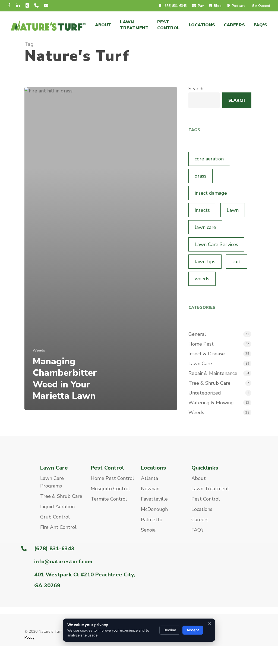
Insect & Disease (206, 353)
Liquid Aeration (57, 506)
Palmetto (151, 519)
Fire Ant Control (58, 527)
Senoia (148, 530)
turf (236, 261)
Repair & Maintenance (212, 373)
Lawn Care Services (216, 244)
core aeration (209, 159)
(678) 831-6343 (54, 548)
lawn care (205, 227)
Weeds (39, 350)
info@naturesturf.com (63, 561)
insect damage (211, 193)
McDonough (154, 509)
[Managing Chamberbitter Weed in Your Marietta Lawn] (100, 248)
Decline (169, 630)
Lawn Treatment (210, 488)
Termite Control (109, 499)
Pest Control (205, 499)
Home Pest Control (112, 478)
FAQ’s (197, 530)
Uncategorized (204, 393)
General (197, 334)
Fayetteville (154, 499)
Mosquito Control (110, 488)
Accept (193, 630)
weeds (202, 278)
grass (200, 176)
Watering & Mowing (211, 402)
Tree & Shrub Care (209, 383)
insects (202, 210)
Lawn (233, 210)
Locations (201, 509)
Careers (199, 519)
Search (195, 88)
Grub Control (55, 517)
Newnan (150, 488)
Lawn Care (200, 363)
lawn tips (205, 261)
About (198, 478)
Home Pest (201, 344)
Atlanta (149, 478)
